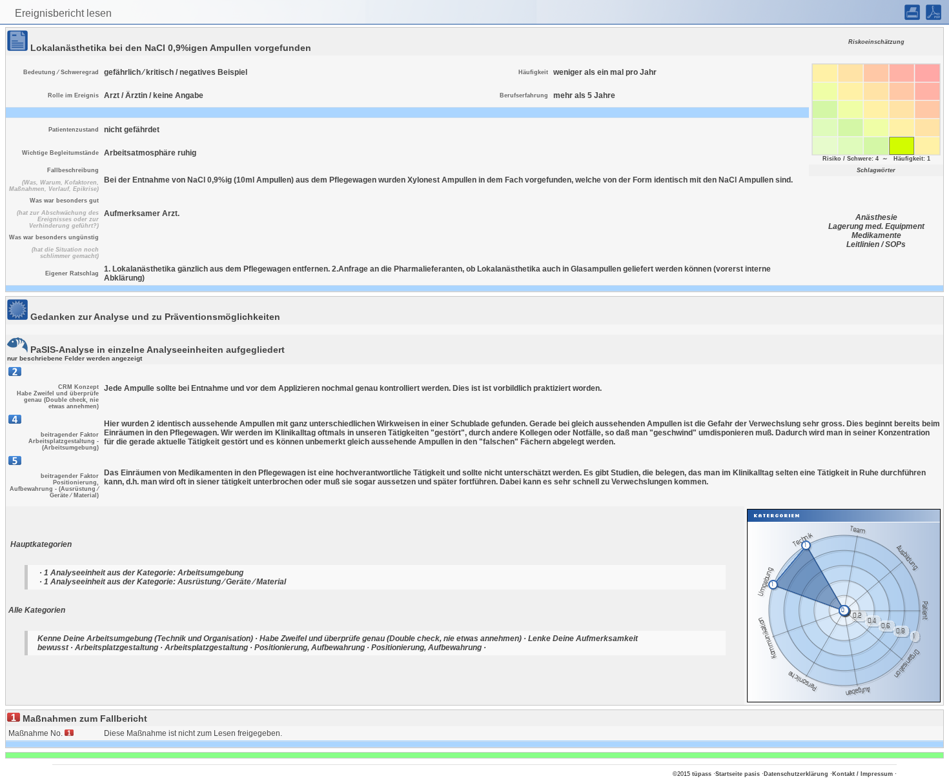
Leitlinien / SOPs (876, 244)
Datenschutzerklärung (796, 774)
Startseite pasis (737, 774)
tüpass (701, 774)
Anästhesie (876, 217)
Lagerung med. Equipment (876, 226)
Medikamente (876, 235)
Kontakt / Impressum (862, 774)
